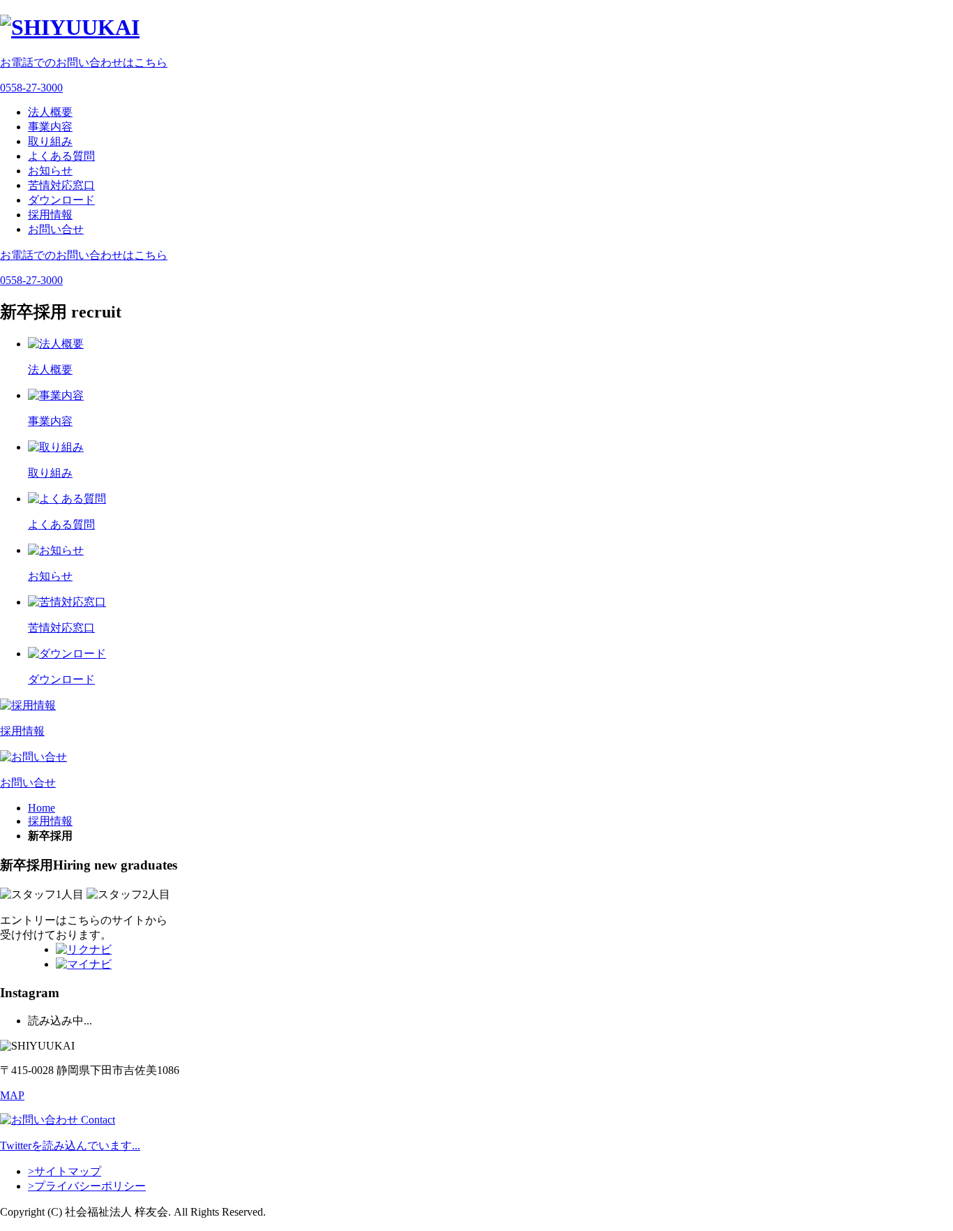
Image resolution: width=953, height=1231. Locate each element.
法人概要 (50, 112)
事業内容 (50, 127)
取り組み (50, 141)
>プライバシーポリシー (87, 1186)
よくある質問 (61, 156)
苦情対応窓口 (61, 185)
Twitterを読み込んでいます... (70, 1145)
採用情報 (50, 215)
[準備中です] (84, 949)
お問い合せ (56, 229)
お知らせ (50, 171)
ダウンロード (61, 200)
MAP (12, 1095)
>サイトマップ (64, 1171)
